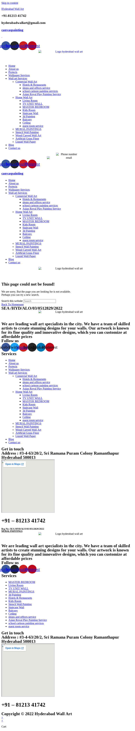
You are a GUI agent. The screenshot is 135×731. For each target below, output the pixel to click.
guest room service (32, 125)
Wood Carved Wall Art (28, 135)
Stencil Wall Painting (27, 132)
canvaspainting (12, 30)
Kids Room (28, 110)
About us (13, 68)
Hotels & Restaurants (34, 84)
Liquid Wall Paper (25, 141)
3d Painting (28, 116)
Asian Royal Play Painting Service (41, 94)
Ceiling (26, 122)
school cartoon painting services (40, 91)
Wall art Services (17, 78)
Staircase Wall (30, 113)
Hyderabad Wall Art (12, 8)
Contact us (14, 148)
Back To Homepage (12, 304)
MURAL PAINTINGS (28, 129)
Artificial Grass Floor (27, 138)
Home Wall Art (23, 97)
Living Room (29, 100)
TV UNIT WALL (32, 103)
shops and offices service (36, 87)
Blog (11, 144)
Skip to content (9, 2)
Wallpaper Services (19, 75)
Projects (12, 72)
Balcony (27, 119)
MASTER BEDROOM (35, 106)
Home (11, 65)
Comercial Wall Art (26, 81)
